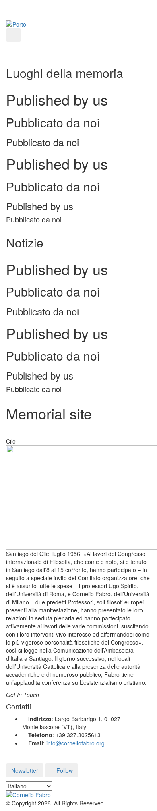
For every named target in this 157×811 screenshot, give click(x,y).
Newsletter (24, 770)
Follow (64, 770)
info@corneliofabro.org (75, 743)
